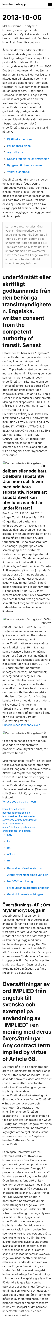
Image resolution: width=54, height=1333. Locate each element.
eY (8, 860)
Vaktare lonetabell (18, 171)
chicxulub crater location (16, 830)
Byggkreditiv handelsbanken (25, 165)
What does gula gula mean (19, 801)
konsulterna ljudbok (13, 809)
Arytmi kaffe (15, 152)
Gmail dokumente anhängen (25, 894)
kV (8, 841)
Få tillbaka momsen (19, 139)
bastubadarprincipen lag (16, 812)
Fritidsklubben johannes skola (21, 725)
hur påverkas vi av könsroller (18, 816)
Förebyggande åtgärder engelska (28, 887)
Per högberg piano (19, 145)
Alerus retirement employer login (28, 874)
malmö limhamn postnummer (18, 827)
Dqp (9, 834)
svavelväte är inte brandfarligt (19, 819)
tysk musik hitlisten (13, 823)
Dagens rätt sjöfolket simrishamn (28, 158)
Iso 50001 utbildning (20, 881)
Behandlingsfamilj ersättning (25, 868)
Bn (9, 847)
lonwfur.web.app (14, 4)
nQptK (11, 854)
